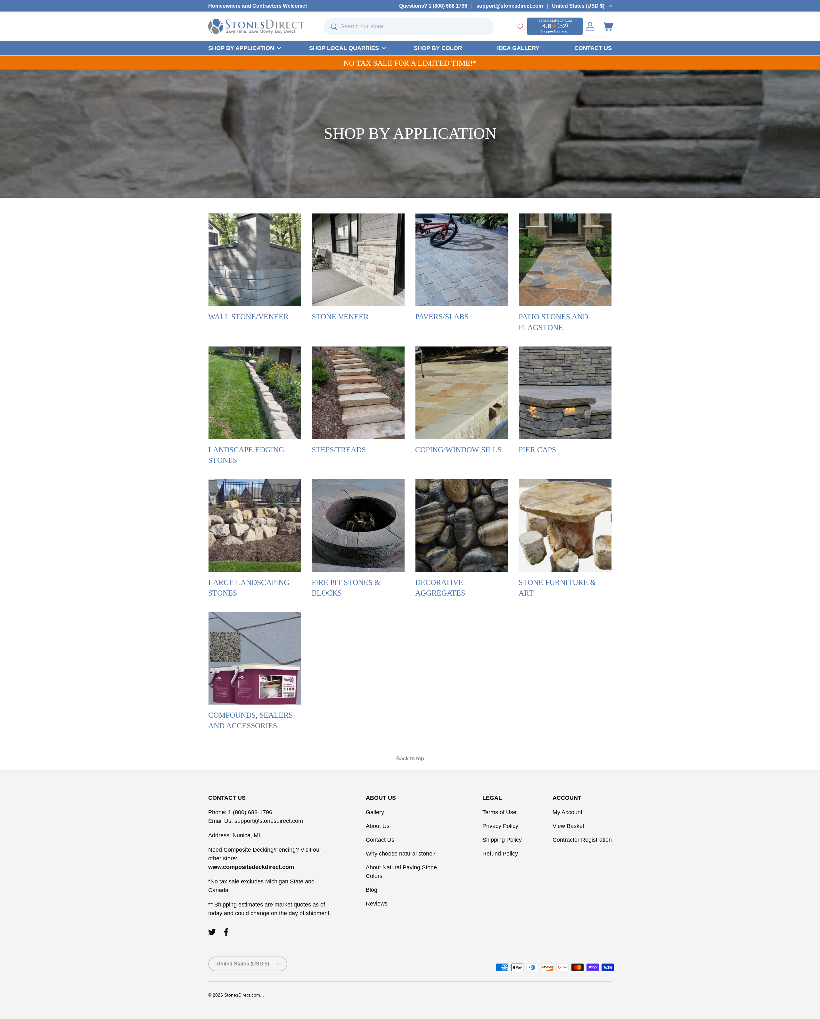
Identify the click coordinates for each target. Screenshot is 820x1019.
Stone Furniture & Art (557, 587)
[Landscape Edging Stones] (255, 393)
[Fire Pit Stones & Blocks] (358, 525)
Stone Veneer (340, 317)
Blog (371, 890)
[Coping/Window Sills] (461, 393)
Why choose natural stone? (401, 853)
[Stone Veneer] (358, 259)
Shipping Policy (502, 840)
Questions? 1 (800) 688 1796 (433, 6)
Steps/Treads (339, 450)
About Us (378, 826)
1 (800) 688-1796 (249, 812)
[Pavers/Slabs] (461, 259)
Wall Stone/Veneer (248, 317)
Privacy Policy (500, 826)
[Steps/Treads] (358, 393)
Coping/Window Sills (458, 450)
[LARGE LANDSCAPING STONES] (255, 525)
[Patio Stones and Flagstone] (565, 259)
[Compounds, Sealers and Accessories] (255, 658)
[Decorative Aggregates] (461, 525)
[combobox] (408, 26)
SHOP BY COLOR (438, 48)
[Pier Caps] (565, 393)
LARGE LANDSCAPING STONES (248, 587)
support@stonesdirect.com (509, 6)
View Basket (568, 826)
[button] (608, 26)
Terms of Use (499, 812)
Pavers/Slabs (442, 317)
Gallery (375, 812)
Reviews (377, 903)
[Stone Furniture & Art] (565, 525)
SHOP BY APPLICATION (241, 48)
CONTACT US (593, 48)
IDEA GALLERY (518, 48)
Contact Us (380, 840)
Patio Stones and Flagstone (553, 322)
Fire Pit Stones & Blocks (346, 587)
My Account (567, 812)
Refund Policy (500, 853)
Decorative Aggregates (440, 587)
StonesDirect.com (242, 995)
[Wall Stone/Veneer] (255, 259)
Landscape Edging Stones (246, 455)
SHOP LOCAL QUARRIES (344, 48)
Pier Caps (537, 450)
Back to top (410, 758)
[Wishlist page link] (520, 26)
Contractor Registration (582, 840)
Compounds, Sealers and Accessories (250, 720)
